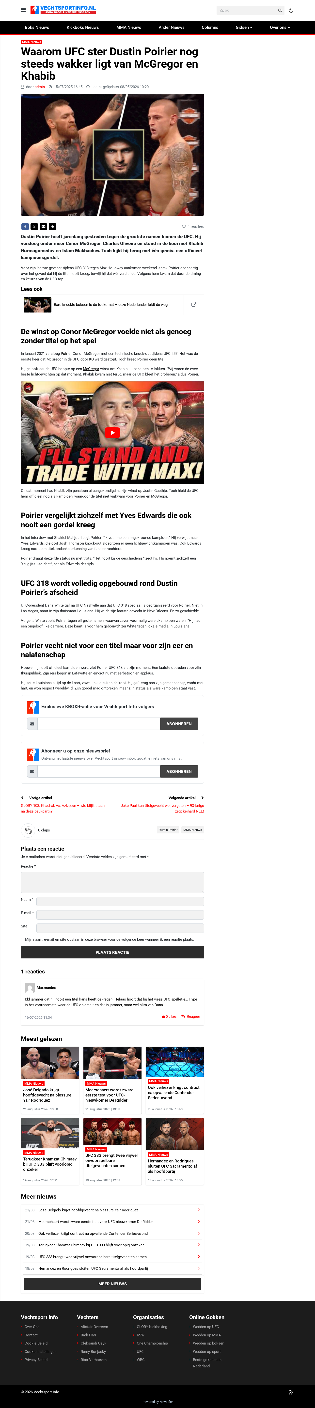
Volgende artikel (183, 798)
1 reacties (195, 226)
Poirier (66, 353)
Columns (210, 27)
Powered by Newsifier (157, 1401)
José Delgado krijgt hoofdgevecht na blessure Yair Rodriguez (47, 1095)
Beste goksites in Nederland (207, 1363)
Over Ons (32, 1327)
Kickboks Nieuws (83, 27)
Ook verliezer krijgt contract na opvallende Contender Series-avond (174, 1092)
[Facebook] (25, 226)
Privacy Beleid (36, 1360)
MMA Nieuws (128, 27)
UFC (140, 1351)
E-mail (27, 913)
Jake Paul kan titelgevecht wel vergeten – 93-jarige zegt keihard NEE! (162, 808)
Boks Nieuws (37, 27)
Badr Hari (88, 1335)
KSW (140, 1335)
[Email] (43, 226)
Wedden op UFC (206, 1327)
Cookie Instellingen (40, 1351)
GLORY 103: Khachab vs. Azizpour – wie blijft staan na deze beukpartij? (63, 808)
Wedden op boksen (208, 1343)
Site (24, 926)
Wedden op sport (207, 1351)
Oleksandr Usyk (93, 1343)
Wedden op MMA (207, 1335)
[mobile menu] (23, 10)
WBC (141, 1360)
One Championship (152, 1343)
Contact (31, 1335)
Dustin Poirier (168, 830)
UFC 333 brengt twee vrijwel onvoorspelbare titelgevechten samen (111, 1160)
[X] (34, 226)
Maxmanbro (46, 988)
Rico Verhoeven (94, 1360)
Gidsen (242, 27)
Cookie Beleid (36, 1343)
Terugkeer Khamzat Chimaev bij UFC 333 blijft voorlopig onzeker (50, 1164)
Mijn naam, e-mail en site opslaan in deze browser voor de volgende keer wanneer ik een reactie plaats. (109, 939)
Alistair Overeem (94, 1327)
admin (40, 87)
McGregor (91, 369)
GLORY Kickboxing (152, 1327)
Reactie (28, 866)
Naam (27, 899)
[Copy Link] (52, 226)
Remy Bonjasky (93, 1351)
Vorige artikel (40, 798)
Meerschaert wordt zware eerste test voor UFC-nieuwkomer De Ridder (109, 1095)
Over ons (278, 27)
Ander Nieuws (172, 27)
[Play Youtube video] (112, 432)
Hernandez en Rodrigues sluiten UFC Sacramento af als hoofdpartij (172, 1166)
